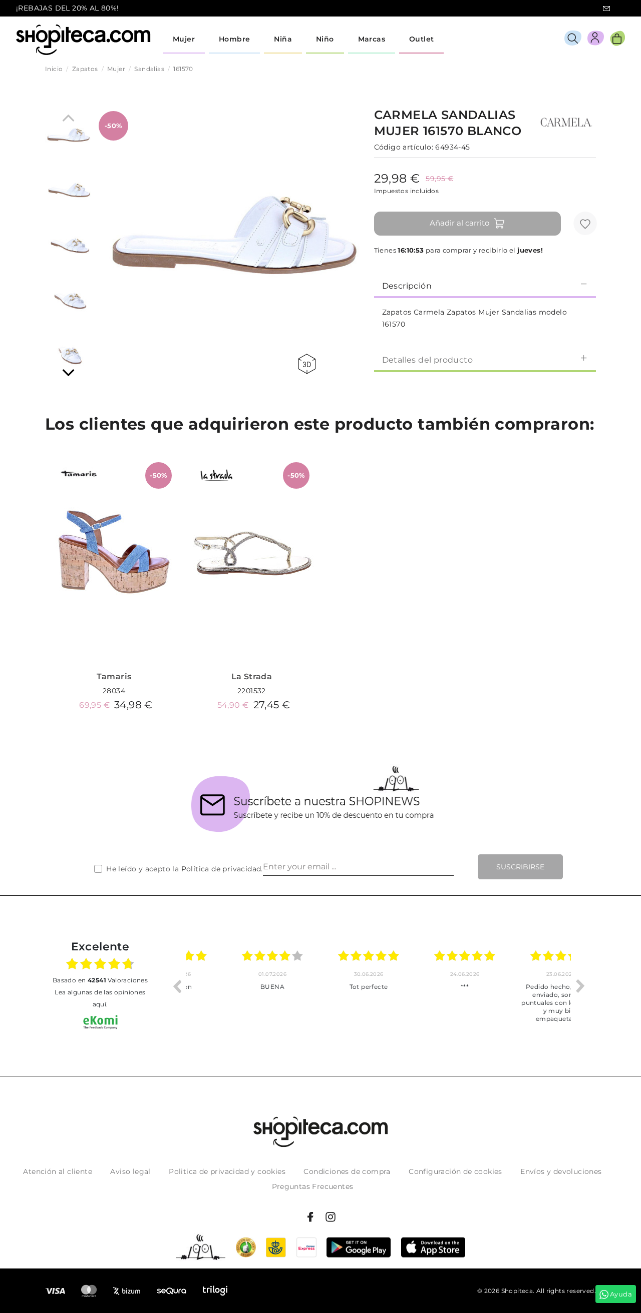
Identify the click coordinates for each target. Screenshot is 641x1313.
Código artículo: (403, 147)
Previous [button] (176, 986)
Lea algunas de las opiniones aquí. (100, 998)
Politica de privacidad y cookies (227, 1171)
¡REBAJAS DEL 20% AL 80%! (67, 8)
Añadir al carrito (459, 223)
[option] (234, 985)
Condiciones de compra (346, 1171)
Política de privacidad (221, 868)
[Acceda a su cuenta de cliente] (595, 40)
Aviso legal (130, 1171)
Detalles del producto (427, 360)
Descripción (407, 286)
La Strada (251, 676)
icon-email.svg (606, 9)
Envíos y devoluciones (560, 1171)
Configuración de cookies (455, 1171)
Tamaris (114, 676)
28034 (114, 690)
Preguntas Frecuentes (313, 1186)
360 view (308, 364)
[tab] (485, 285)
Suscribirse (520, 866)
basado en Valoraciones (100, 980)
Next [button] (580, 986)
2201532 (251, 690)
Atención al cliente (57, 1171)
